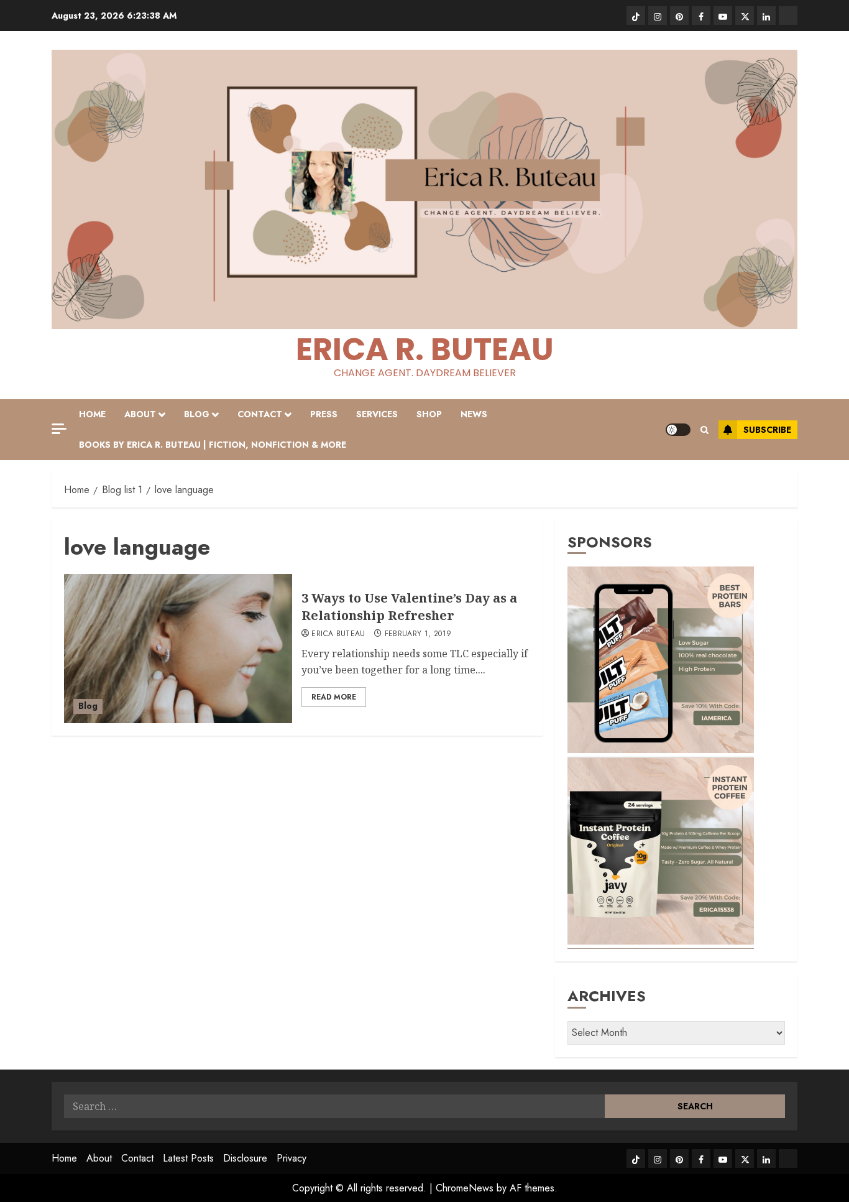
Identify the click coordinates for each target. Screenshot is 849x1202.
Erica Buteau (338, 634)
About (140, 414)
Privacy (291, 1158)
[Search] (704, 430)
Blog (196, 414)
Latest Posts (188, 1158)
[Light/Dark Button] (678, 429)
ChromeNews (464, 1188)
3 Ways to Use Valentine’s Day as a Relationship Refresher (409, 606)
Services (377, 414)
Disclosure (245, 1158)
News (474, 414)
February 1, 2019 (418, 634)
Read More (333, 697)
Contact (259, 414)
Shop (429, 414)
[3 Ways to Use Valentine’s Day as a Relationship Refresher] (178, 648)
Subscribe (767, 429)
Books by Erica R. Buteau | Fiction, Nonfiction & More (212, 444)
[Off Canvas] (59, 428)
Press (323, 414)
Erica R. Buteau (425, 349)
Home (92, 414)
